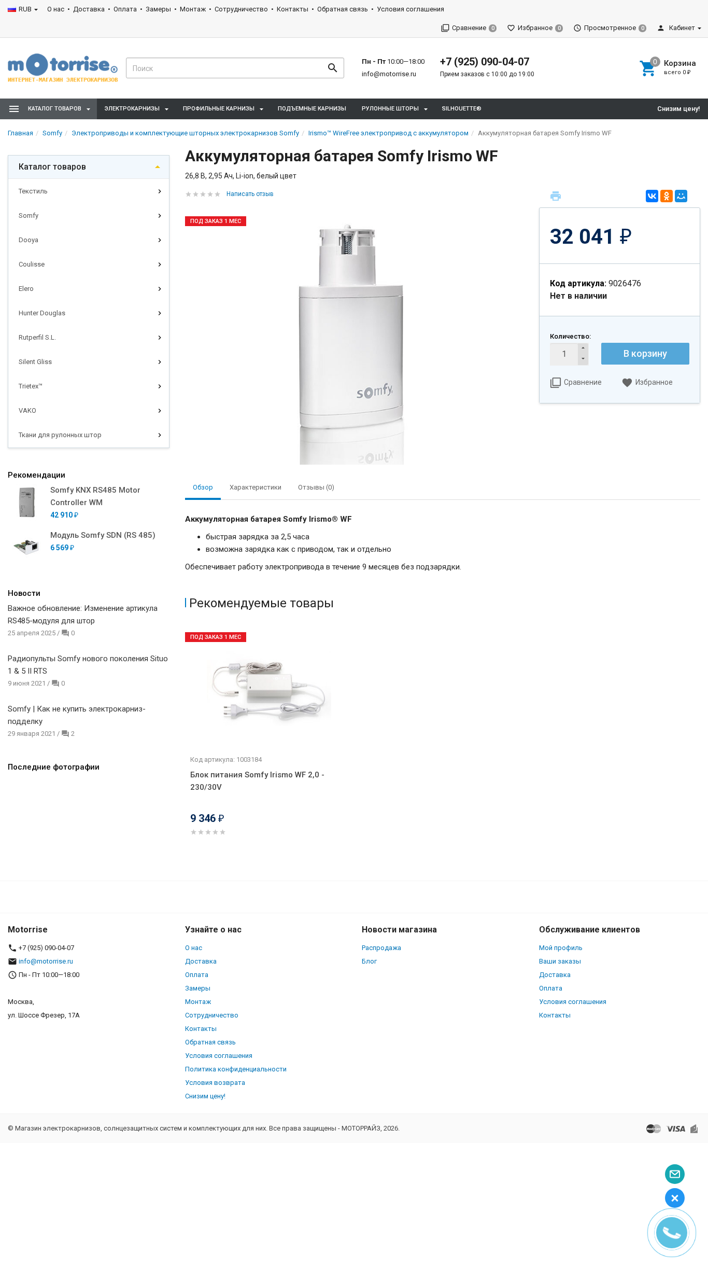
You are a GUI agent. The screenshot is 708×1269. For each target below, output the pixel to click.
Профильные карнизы (218, 108)
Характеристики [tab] (255, 487)
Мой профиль (561, 948)
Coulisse (32, 264)
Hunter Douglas (42, 313)
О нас (55, 9)
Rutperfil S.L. (37, 337)
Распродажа (381, 948)
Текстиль (33, 191)
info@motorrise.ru (389, 74)
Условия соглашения (410, 9)
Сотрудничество (241, 9)
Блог (369, 961)
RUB (25, 9)
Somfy (28, 215)
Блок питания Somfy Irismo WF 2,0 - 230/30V (257, 781)
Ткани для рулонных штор (60, 435)
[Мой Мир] (681, 196)
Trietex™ (31, 386)
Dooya (28, 240)
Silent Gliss (35, 362)
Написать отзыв (250, 194)
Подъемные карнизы (312, 108)
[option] (271, 743)
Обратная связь (342, 9)
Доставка (89, 9)
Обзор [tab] (203, 487)
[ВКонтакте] (652, 196)
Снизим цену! (678, 109)
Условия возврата (215, 1082)
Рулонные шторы (390, 108)
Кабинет (681, 28)
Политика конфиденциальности (236, 1069)
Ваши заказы (560, 961)
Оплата (125, 9)
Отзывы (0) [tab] (316, 487)
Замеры (158, 9)
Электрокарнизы (132, 108)
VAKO (27, 410)
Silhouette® (462, 108)
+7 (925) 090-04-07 (484, 61)
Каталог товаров (52, 167)
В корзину (645, 353)
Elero (26, 288)
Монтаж (193, 9)
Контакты (292, 9)
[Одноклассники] (666, 196)
